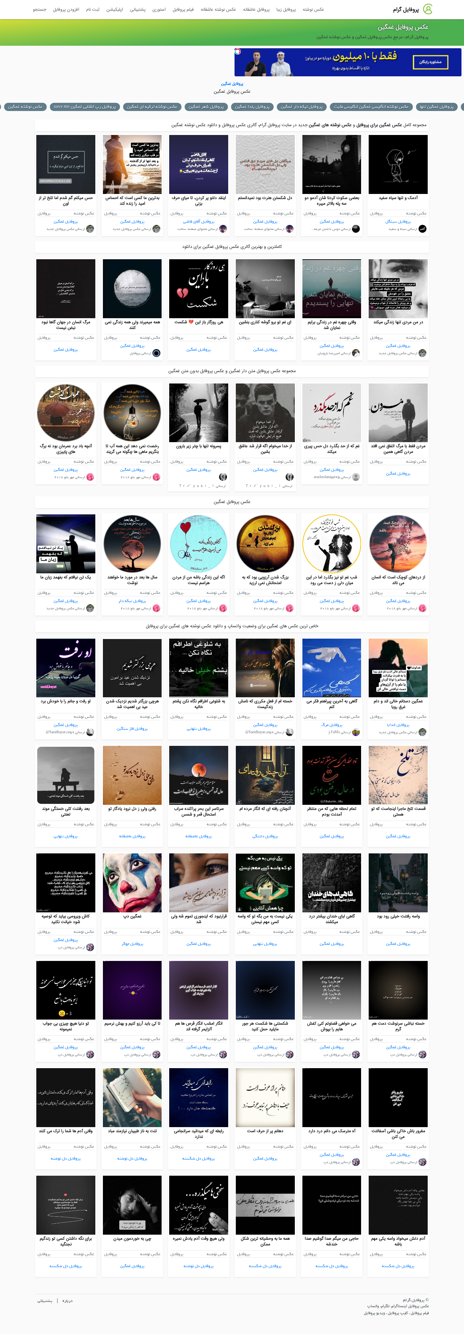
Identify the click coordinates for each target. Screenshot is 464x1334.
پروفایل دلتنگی (265, 836)
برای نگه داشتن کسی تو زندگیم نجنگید (66, 1241)
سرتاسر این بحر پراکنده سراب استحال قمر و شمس (199, 811)
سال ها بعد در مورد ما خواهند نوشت (132, 580)
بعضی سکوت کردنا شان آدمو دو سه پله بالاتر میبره (332, 201)
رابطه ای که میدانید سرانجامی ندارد (199, 1134)
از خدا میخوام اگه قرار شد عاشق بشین (265, 449)
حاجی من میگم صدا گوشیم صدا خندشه (332, 1241)
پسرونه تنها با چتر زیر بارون (198, 446)
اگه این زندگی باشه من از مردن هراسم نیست (198, 580)
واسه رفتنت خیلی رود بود (398, 916)
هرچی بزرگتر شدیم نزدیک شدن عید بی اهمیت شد (132, 704)
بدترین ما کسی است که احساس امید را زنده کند (132, 201)
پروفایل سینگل (398, 221)
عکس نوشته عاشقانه (218, 10)
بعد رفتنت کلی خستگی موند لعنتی (66, 811)
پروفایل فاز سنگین (132, 728)
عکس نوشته (313, 10)
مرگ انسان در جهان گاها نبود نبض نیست (65, 325)
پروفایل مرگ (331, 725)
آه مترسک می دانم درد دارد (331, 1131)
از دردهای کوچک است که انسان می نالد (398, 580)
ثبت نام (92, 10)
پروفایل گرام (406, 9)
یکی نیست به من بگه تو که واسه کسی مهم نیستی (265, 919)
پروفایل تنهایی (199, 728)
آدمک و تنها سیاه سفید (398, 198)
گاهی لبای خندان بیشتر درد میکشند (332, 919)
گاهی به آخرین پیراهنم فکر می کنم (331, 704)
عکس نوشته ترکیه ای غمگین (152, 106)
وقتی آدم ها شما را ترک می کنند (65, 1131)
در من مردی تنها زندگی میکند (398, 322)
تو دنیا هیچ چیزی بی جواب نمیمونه (66, 1026)
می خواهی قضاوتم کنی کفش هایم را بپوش (331, 1026)
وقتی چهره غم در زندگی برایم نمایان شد (332, 325)
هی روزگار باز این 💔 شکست (199, 322)
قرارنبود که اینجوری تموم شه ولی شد (199, 919)
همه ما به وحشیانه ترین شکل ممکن (265, 1241)
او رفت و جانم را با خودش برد (66, 701)
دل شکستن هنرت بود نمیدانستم (265, 198)
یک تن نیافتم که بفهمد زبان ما (65, 577)
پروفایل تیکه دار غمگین (302, 106)
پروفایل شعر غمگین (206, 106)
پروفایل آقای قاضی (198, 221)
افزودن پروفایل (66, 10)
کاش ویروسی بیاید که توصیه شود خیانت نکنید (66, 919)
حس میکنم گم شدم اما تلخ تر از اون (66, 201)
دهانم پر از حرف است (265, 1131)
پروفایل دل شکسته (198, 1158)
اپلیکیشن (114, 10)
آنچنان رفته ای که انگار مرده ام (265, 808)
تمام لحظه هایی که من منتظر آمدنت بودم (331, 811)
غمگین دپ (132, 916)
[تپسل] (238, 51)
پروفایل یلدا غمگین (252, 106)
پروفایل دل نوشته (132, 1158)
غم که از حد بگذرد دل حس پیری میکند (332, 449)
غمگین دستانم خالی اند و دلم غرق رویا (398, 704)
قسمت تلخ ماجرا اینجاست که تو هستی (398, 811)
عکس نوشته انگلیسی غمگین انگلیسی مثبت (371, 106)
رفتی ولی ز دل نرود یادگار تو (132, 808)
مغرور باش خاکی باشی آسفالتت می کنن (398, 1134)
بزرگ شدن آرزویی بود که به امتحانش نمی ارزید (265, 580)
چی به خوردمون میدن (132, 1238)
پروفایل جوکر (132, 943)
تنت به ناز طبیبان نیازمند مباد (132, 1131)
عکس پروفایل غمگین (403, 27)
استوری (159, 10)
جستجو (39, 10)
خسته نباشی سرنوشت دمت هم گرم (398, 1026)
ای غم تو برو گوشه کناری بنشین (265, 322)
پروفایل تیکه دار (132, 601)
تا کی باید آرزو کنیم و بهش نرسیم (132, 1023)
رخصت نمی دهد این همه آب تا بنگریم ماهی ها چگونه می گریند (132, 449)
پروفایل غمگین (332, 221)
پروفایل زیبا (286, 10)
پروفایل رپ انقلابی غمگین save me (85, 106)
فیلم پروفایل (183, 10)
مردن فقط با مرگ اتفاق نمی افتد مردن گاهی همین (398, 449)
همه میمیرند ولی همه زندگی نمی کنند (132, 325)
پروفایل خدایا (398, 725)
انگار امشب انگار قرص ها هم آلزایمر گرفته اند (199, 1026)
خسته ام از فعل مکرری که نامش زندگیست (265, 704)
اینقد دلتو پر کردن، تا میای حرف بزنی (199, 201)
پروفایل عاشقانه (256, 10)
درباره (67, 1300)
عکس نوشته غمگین (25, 106)
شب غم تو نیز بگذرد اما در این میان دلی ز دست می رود (331, 580)
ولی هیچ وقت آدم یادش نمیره (198, 1238)
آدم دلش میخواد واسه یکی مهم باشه (398, 1241)
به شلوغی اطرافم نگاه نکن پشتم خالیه (199, 704)
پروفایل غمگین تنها (437, 106)
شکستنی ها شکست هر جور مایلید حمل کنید (265, 1026)
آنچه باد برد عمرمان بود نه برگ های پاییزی (66, 449)
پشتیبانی (138, 10)
